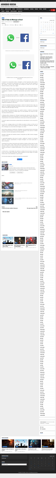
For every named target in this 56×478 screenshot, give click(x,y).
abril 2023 (41, 139)
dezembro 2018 (42, 229)
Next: (32, 207)
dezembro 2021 (42, 168)
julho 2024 (41, 113)
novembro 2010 (42, 395)
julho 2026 (41, 75)
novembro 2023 (42, 127)
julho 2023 (41, 134)
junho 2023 (41, 136)
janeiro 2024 (42, 123)
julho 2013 (41, 338)
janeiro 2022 (42, 166)
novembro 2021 (42, 170)
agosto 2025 (42, 89)
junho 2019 (41, 218)
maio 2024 (41, 116)
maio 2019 (41, 220)
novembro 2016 (42, 266)
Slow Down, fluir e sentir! (32, 449)
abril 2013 (41, 343)
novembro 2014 (42, 309)
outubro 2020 (42, 189)
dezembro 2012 (42, 350)
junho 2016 (41, 275)
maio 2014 (41, 320)
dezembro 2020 (42, 186)
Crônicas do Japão (8, 9)
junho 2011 (41, 383)
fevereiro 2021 (42, 182)
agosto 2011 (42, 379)
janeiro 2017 (42, 263)
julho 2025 (41, 91)
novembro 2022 (42, 148)
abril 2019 (41, 222)
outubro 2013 (42, 333)
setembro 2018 (42, 234)
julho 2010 (41, 402)
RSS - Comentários (43, 428)
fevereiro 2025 (42, 100)
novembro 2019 (42, 209)
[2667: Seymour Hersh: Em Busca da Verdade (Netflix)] (19, 240)
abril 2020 (41, 200)
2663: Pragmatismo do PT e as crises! (31, 246)
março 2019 (41, 223)
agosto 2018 (42, 236)
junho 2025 (41, 93)
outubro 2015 (42, 290)
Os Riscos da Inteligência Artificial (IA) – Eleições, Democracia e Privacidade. (26, 198)
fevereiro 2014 (42, 325)
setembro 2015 (42, 291)
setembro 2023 (42, 130)
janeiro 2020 (42, 206)
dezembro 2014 (42, 308)
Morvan (41, 53)
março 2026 (42, 79)
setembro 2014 (42, 313)
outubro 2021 (42, 172)
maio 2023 (41, 138)
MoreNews (31, 472)
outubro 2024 (42, 107)
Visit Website (12, 172)
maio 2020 (41, 198)
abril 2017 (41, 257)
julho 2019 (41, 216)
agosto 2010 (42, 400)
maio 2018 (41, 241)
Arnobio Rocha (8, 4)
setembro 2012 (42, 356)
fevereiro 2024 (42, 122)
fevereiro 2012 (42, 368)
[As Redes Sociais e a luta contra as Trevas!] (21, 443)
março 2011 (41, 388)
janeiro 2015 (42, 306)
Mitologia (36, 9)
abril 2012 (41, 365)
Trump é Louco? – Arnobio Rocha (45, 66)
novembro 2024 (42, 105)
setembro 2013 (42, 334)
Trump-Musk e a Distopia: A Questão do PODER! (47, 67)
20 (51, 27)
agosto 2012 (42, 358)
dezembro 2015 (42, 286)
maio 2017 (41, 256)
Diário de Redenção (13, 11)
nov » (53, 33)
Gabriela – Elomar (45, 64)
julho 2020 (41, 195)
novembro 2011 (42, 374)
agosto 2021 (42, 175)
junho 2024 (41, 114)
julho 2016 (41, 274)
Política (40, 9)
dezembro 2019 (42, 207)
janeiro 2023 (42, 145)
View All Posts (19, 172)
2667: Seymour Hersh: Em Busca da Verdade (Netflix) (19, 246)
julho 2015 (41, 295)
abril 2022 (41, 161)
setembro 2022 (42, 152)
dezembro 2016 (42, 265)
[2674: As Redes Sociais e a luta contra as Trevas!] (8, 240)
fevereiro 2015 (42, 304)
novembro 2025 (42, 84)
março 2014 (41, 324)
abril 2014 (41, 322)
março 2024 (42, 120)
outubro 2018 (42, 232)
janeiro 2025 (42, 102)
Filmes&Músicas (26, 9)
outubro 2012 (42, 354)
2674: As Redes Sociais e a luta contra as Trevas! (8, 246)
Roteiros (3, 11)
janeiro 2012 (42, 370)
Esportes (13, 9)
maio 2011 (41, 384)
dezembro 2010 (42, 393)
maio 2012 (41, 363)
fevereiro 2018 (42, 245)
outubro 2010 (42, 397)
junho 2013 (41, 340)
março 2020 (42, 202)
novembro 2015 (42, 288)
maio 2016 (41, 277)
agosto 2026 (42, 73)
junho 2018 (41, 240)
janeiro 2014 (42, 327)
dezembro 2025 (42, 82)
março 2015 (41, 302)
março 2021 (41, 181)
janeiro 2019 (42, 227)
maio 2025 (41, 95)
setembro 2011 (42, 377)
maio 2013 (41, 341)
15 (41, 27)
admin (3, 21)
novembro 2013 (42, 331)
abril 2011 (41, 386)
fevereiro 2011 (42, 390)
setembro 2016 (42, 270)
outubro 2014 (42, 311)
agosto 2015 (42, 293)
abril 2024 (41, 118)
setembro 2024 (42, 109)
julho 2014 (41, 316)
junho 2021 (41, 179)
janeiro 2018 (42, 247)
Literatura (32, 9)
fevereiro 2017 (42, 261)
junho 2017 (41, 254)
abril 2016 (41, 279)
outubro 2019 (42, 211)
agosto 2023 (42, 132)
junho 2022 (41, 157)
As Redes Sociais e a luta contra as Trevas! (20, 449)
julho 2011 (41, 381)
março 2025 (42, 98)
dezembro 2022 (42, 147)
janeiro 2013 (42, 349)
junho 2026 (41, 77)
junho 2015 (41, 297)
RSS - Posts (41, 427)
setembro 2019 (42, 213)
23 (43, 29)
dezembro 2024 (42, 104)
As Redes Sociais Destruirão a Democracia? (21, 190)
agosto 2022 (42, 154)
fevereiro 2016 (42, 282)
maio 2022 (41, 159)
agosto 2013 (42, 336)
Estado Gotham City (19, 9)
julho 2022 (41, 156)
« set (41, 33)
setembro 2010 (42, 399)
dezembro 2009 (42, 413)
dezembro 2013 (42, 329)
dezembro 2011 (42, 372)
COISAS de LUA (20, 11)
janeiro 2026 (42, 80)
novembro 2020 (42, 188)
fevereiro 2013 (42, 347)
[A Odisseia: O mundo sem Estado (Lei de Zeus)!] (8, 443)
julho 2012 (41, 359)
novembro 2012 (42, 352)
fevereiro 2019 (42, 225)
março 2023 (42, 141)
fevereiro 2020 (42, 204)
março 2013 (41, 345)
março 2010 (41, 408)
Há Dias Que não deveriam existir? (47, 449)
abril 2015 (41, 300)
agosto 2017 (42, 250)
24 (45, 29)
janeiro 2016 (42, 284)
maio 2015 (41, 299)
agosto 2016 (42, 272)
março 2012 (41, 367)
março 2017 (41, 259)
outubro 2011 (42, 375)
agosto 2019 (42, 215)
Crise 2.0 (2, 9)
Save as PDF (20, 159)
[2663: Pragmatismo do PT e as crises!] (31, 240)
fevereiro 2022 (42, 164)
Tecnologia (7, 11)
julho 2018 (41, 238)
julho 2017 (41, 252)
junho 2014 (41, 318)
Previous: (10, 207)
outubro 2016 (42, 268)
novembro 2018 (42, 231)
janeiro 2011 (42, 392)
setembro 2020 (42, 191)
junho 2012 (41, 361)
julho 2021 (41, 177)
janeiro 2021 (42, 184)
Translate (47, 423)
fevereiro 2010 (42, 409)
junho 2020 (41, 197)
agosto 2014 (42, 315)
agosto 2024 (42, 111)
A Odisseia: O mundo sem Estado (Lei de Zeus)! (8, 449)
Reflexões (44, 9)
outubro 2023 (42, 129)
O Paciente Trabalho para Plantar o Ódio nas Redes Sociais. (46, 58)
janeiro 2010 (42, 411)
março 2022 (42, 163)
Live (53, 10)
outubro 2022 (42, 150)
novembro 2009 (42, 415)
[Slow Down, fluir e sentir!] (34, 443)
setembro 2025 (42, 88)
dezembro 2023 (42, 125)
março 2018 (41, 243)
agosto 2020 (42, 193)
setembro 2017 (42, 249)
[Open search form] (49, 10)
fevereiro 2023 (42, 143)
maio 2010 (41, 404)
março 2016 (41, 281)
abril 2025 (41, 97)
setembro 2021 (42, 173)
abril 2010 (41, 406)
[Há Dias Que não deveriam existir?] (48, 443)
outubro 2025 (42, 86)
